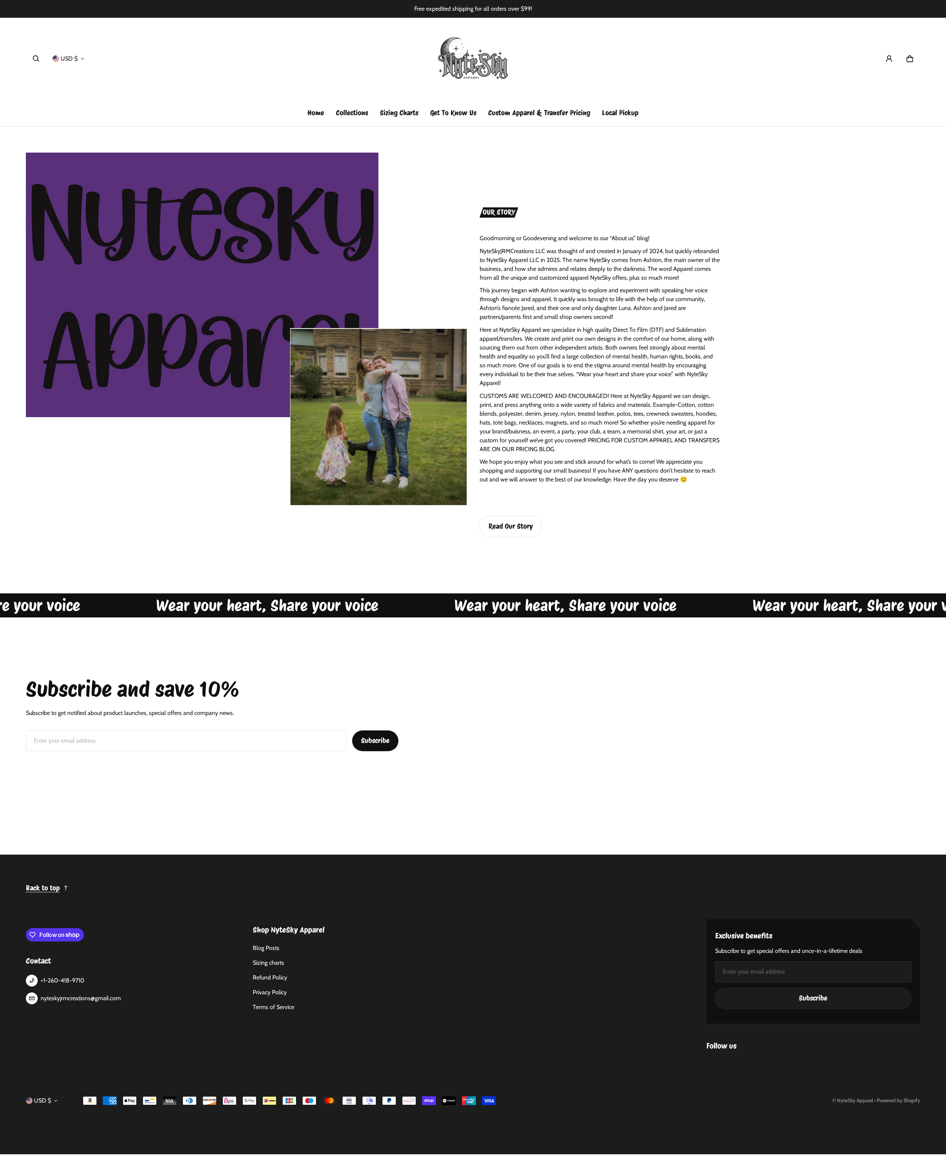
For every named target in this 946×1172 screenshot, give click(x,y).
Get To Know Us (453, 113)
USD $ (69, 58)
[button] (36, 58)
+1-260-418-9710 (62, 980)
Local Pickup (620, 113)
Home (315, 113)
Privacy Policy (270, 992)
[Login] (889, 58)
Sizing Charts (399, 113)
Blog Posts (266, 947)
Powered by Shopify (898, 1100)
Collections (352, 113)
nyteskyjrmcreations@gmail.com (81, 998)
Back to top (43, 888)
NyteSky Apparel (855, 1100)
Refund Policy (270, 977)
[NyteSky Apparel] (473, 59)
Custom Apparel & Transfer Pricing (539, 113)
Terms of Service (273, 1007)
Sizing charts (268, 962)
